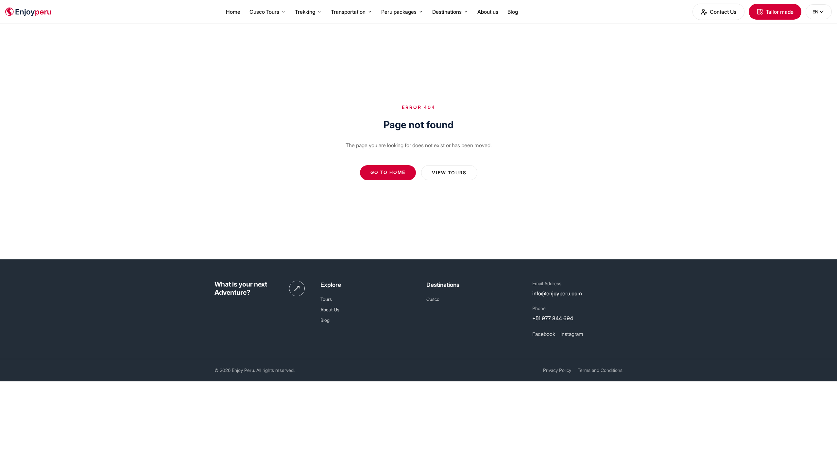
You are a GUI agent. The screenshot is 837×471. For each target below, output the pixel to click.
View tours (449, 172)
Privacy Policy (557, 370)
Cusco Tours (264, 12)
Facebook (543, 334)
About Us (329, 309)
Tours (326, 299)
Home (233, 12)
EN (815, 11)
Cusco (432, 299)
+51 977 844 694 (552, 318)
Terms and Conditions (600, 370)
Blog (512, 12)
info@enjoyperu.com (557, 293)
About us (487, 12)
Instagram (571, 334)
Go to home (387, 172)
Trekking (305, 12)
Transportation (348, 12)
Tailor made (780, 12)
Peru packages (399, 12)
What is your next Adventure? (240, 288)
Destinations (447, 12)
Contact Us (723, 12)
